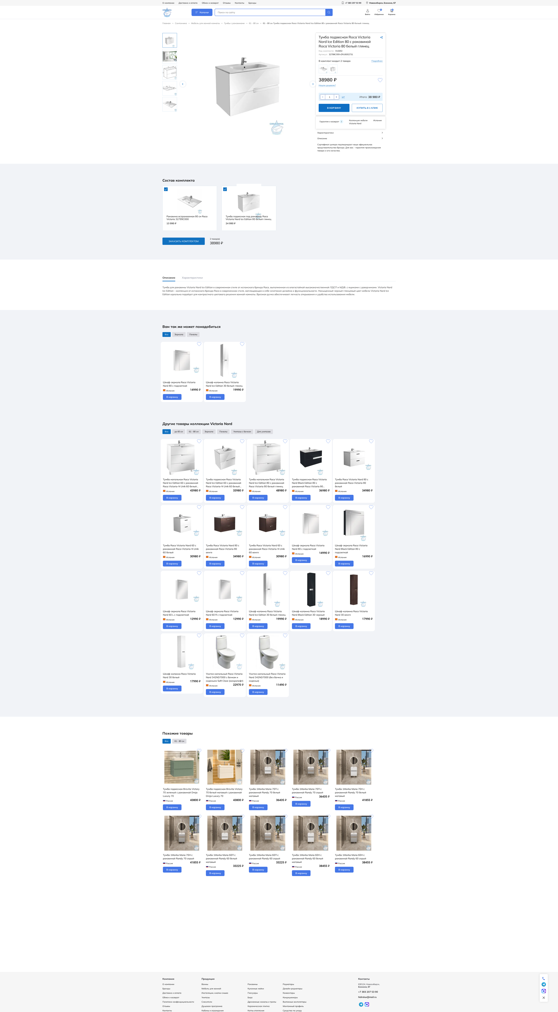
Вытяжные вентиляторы (294, 1002)
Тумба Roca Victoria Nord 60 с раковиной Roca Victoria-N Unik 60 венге (267, 549)
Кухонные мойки (256, 988)
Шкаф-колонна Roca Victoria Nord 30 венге (351, 613)
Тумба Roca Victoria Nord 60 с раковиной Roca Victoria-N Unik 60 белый (181, 549)
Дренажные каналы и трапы (262, 1002)
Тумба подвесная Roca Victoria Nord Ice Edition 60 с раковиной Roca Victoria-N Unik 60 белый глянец (223, 483)
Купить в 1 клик (367, 107)
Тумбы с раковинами (234, 23)
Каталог (204, 12)
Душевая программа (212, 1006)
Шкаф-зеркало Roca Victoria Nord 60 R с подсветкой (222, 613)
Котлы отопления (256, 1010)
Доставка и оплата (188, 3)
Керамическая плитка (259, 1006)
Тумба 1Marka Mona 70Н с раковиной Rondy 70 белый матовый (350, 792)
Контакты (239, 3)
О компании (168, 3)
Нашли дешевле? (327, 85)
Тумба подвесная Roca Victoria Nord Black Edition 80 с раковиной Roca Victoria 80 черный (309, 483)
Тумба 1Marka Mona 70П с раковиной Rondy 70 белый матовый (264, 792)
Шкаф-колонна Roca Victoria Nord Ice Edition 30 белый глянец (224, 384)
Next (313, 84)
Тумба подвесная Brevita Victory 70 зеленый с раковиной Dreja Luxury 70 (181, 792)
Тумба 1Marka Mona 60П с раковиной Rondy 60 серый (264, 857)
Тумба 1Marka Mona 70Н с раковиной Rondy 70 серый (178, 857)
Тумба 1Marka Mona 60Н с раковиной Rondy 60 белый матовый (307, 858)
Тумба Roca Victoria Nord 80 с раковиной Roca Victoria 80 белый (351, 483)
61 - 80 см (254, 23)
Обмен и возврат (210, 3)
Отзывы (226, 3)
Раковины (252, 984)
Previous (183, 84)
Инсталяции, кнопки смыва (215, 993)
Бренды (252, 3)
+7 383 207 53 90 (368, 991)
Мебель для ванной (211, 988)
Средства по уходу (292, 1010)
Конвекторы (289, 993)
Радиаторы (288, 984)
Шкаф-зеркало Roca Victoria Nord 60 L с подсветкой (179, 613)
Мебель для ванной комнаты (205, 23)
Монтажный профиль (293, 1006)
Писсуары (253, 993)
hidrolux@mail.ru (367, 997)
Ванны (205, 984)
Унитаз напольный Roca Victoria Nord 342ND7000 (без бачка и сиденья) (267, 677)
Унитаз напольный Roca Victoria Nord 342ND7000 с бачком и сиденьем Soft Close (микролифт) (224, 677)
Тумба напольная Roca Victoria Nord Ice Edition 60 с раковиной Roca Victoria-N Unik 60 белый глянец (180, 483)
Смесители (207, 1002)
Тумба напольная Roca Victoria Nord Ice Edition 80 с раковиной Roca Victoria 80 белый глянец (266, 483)
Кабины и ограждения (213, 1010)
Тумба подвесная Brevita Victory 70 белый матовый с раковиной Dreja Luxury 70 (224, 792)
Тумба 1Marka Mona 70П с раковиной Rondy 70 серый (307, 790)
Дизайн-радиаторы (292, 988)
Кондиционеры (290, 997)
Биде (250, 997)
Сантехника (181, 23)
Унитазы (206, 997)
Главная (166, 23)
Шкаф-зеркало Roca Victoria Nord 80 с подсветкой (179, 384)
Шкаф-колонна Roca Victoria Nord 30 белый (179, 675)
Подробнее (377, 61)
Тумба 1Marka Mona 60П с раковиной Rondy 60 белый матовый (221, 858)
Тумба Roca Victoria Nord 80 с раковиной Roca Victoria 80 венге (222, 549)
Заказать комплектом (184, 241)
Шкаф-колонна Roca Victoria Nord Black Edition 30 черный (308, 613)
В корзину (334, 107)
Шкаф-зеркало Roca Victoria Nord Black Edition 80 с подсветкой (351, 549)
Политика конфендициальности (178, 1002)
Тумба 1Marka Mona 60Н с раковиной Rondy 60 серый (350, 857)
